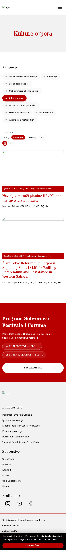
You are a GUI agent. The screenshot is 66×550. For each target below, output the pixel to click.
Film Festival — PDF (22, 346)
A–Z (43, 137)
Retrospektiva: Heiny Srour (16, 436)
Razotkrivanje (46, 112)
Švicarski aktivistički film (21, 119)
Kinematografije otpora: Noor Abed (21, 425)
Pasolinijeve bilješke (19, 112)
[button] (60, 8)
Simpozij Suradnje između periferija (20, 442)
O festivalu (8, 458)
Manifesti (7, 486)
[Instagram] (7, 505)
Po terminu (18, 137)
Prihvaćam (33, 545)
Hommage (52, 76)
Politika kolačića (9, 531)
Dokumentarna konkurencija (23, 76)
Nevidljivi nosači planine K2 (32, 198)
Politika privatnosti (10, 525)
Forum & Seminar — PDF (24, 354)
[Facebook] (30, 505)
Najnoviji (32, 137)
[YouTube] (19, 505)
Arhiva (5, 475)
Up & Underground (11, 480)
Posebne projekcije (12, 431)
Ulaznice (6, 464)
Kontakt (6, 469)
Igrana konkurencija (19, 83)
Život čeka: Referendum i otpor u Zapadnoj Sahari (29, 270)
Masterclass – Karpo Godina (23, 105)
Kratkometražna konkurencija (23, 90)
